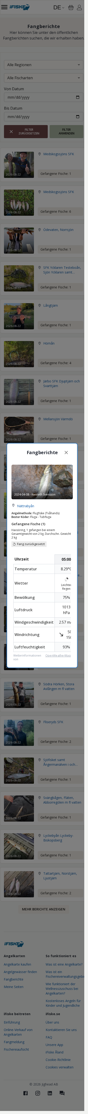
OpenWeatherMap (58, 656)
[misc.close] (66, 452)
